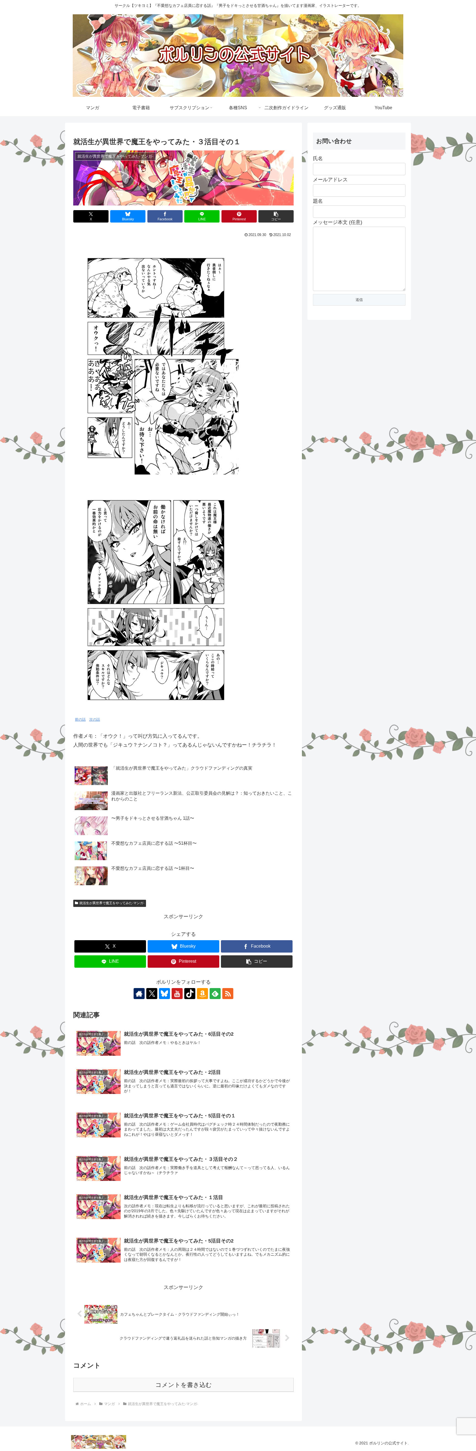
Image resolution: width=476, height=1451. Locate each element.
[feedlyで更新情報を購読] (215, 993)
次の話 (94, 720)
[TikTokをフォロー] (189, 993)
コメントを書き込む (183, 1384)
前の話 (80, 720)
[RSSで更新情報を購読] (227, 993)
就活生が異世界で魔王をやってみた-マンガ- (111, 903)
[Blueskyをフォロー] (164, 993)
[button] (276, 216)
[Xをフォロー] (151, 993)
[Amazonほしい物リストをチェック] (202, 993)
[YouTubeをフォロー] (177, 993)
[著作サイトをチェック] (139, 993)
